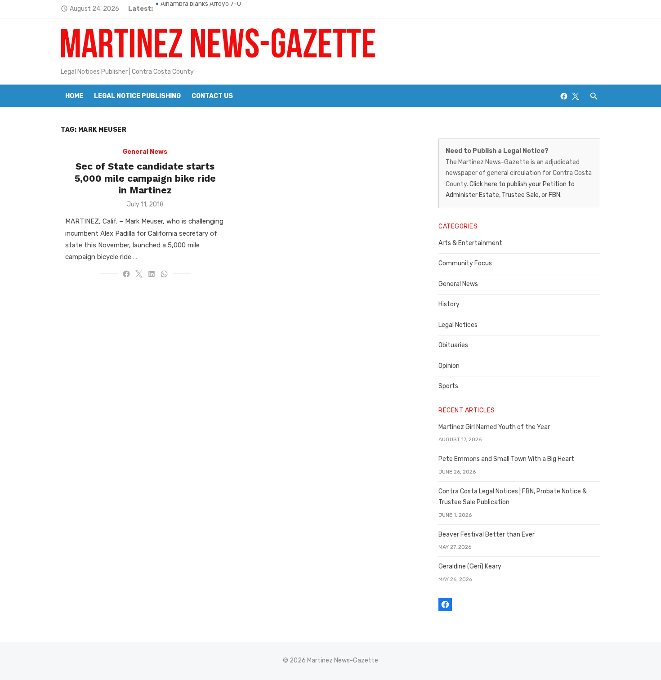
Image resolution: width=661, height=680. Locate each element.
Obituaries (453, 345)
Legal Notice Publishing (137, 96)
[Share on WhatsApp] (164, 274)
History (449, 304)
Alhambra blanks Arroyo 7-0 (201, 9)
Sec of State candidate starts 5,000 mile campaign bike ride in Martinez (145, 178)
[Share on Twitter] (139, 274)
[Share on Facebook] (126, 274)
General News (145, 152)
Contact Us (212, 96)
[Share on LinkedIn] (151, 274)
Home (74, 96)
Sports (448, 386)
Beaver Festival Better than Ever (486, 534)
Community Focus (465, 263)
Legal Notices (458, 325)
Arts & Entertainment (470, 243)
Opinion (449, 366)
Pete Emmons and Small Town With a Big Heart (506, 459)
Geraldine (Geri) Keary (469, 566)
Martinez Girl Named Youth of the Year (494, 427)
